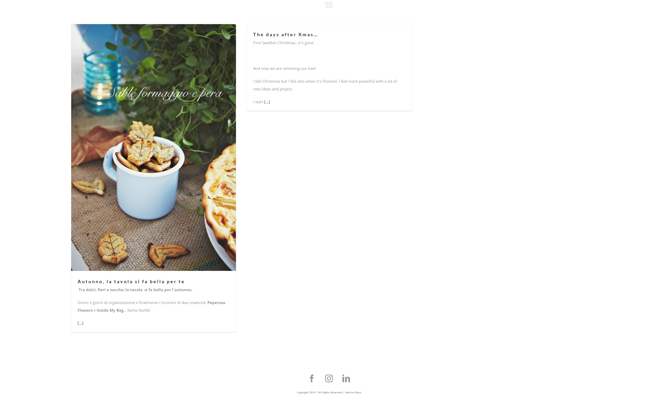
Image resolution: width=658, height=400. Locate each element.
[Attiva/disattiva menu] (329, 5)
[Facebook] (312, 378)
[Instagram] (329, 378)
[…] (80, 323)
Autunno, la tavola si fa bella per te (131, 281)
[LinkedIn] (346, 378)
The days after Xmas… (285, 34)
